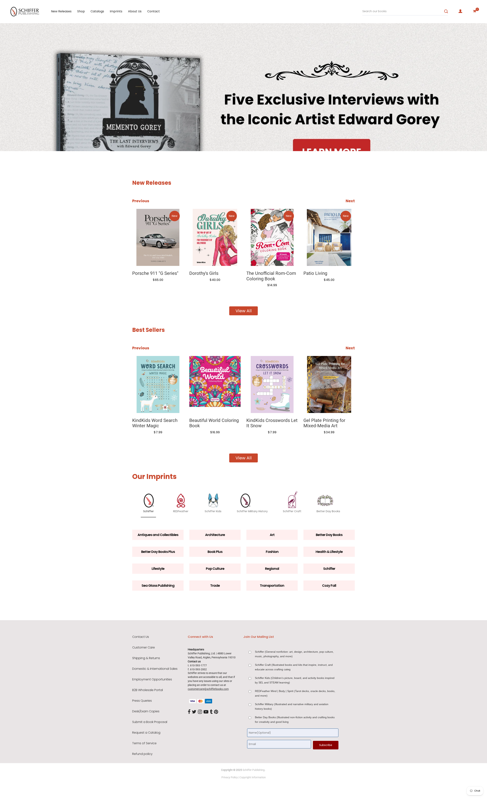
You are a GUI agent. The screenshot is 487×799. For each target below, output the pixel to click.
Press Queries (142, 700)
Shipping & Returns (146, 658)
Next (350, 201)
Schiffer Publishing (254, 769)
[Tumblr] (211, 712)
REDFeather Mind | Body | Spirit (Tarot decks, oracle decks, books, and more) (295, 693)
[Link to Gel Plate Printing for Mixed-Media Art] (281, 384)
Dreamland (324, 420)
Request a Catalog (146, 732)
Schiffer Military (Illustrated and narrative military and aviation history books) (291, 706)
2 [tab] (57, 139)
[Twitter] (194, 712)
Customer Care (143, 647)
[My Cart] (475, 11)
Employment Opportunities (152, 679)
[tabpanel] (243, 87)
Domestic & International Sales (154, 668)
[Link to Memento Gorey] (329, 237)
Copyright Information (253, 777)
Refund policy (142, 753)
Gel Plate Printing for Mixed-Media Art (277, 423)
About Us (135, 11)
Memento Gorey (319, 273)
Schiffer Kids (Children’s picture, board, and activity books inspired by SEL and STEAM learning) (294, 680)
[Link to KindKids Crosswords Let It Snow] (224, 384)
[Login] (460, 11)
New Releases (61, 11)
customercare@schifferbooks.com (208, 688)
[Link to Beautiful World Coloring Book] (167, 384)
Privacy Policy (229, 777)
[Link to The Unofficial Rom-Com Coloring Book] (215, 237)
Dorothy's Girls (146, 273)
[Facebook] (189, 712)
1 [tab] (46, 139)
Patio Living (258, 273)
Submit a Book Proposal (149, 722)
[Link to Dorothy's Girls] (158, 237)
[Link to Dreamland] (338, 384)
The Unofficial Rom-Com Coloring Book (214, 276)
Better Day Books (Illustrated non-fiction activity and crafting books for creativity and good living (295, 719)
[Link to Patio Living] (272, 237)
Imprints (116, 11)
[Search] (446, 11)
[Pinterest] (216, 712)
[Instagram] (200, 712)
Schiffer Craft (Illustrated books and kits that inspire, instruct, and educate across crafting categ (294, 667)
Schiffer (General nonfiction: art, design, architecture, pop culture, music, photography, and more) (294, 654)
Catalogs (97, 11)
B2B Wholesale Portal (147, 690)
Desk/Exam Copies (145, 711)
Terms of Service (144, 743)
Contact (153, 11)
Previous (140, 201)
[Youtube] (206, 712)
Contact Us (140, 636)
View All (244, 311)
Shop (81, 11)
